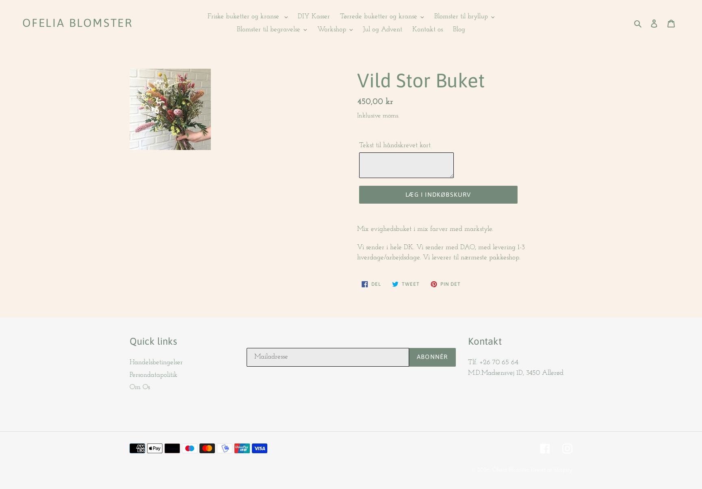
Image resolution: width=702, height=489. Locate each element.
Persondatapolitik (154, 375)
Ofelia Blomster (77, 22)
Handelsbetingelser (156, 362)
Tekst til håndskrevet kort (395, 145)
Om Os (140, 387)
